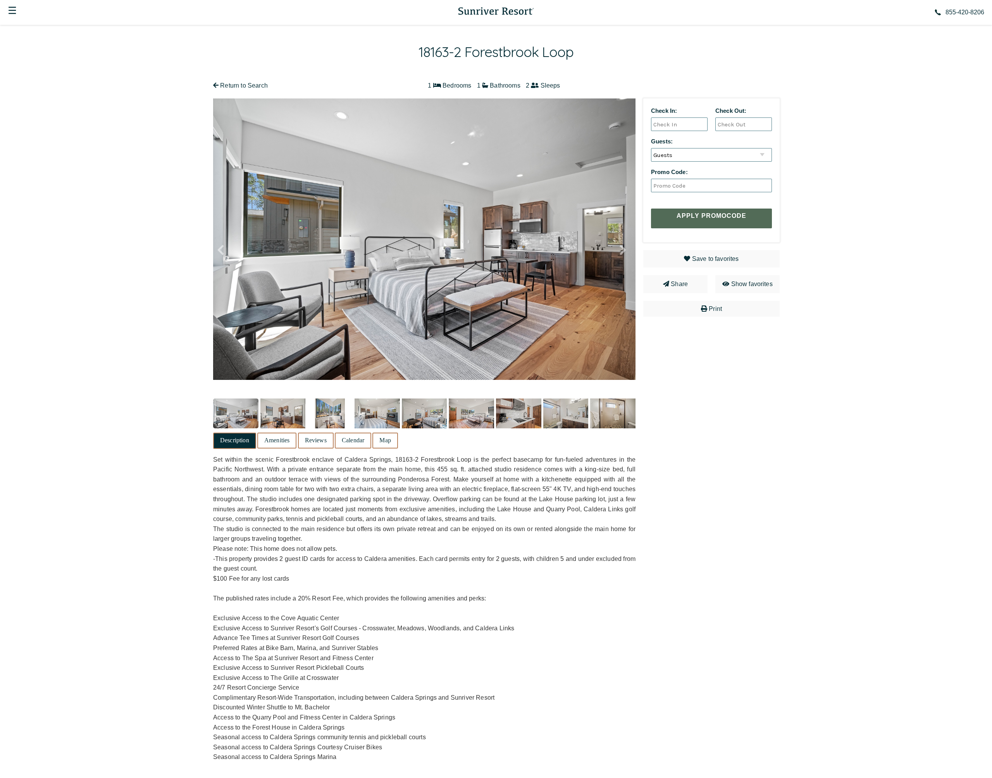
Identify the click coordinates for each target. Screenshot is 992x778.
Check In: (664, 110)
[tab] (234, 441)
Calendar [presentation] (353, 440)
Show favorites (752, 284)
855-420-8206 (965, 12)
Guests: (662, 141)
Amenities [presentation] (276, 440)
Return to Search (243, 85)
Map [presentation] (385, 440)
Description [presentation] (234, 440)
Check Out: (731, 110)
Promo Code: (669, 172)
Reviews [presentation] (316, 440)
